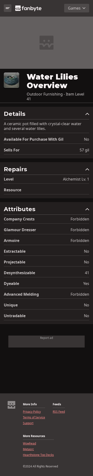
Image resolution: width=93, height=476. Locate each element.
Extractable (15, 251)
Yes (86, 283)
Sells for (12, 150)
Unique (11, 305)
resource (12, 189)
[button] (46, 115)
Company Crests (19, 219)
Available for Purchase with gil (33, 139)
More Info (30, 404)
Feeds (57, 404)
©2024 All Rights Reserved (40, 466)
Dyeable (11, 283)
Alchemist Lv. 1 (76, 179)
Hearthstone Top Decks (38, 455)
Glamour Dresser (20, 229)
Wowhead (29, 443)
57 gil (84, 150)
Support (28, 423)
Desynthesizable (19, 272)
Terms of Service (34, 417)
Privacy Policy (32, 412)
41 (87, 272)
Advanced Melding (21, 294)
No (86, 139)
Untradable (15, 315)
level (9, 179)
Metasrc (28, 449)
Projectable (14, 262)
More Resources (34, 436)
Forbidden (80, 219)
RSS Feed (59, 412)
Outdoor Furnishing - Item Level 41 (55, 96)
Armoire (11, 240)
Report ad (46, 338)
